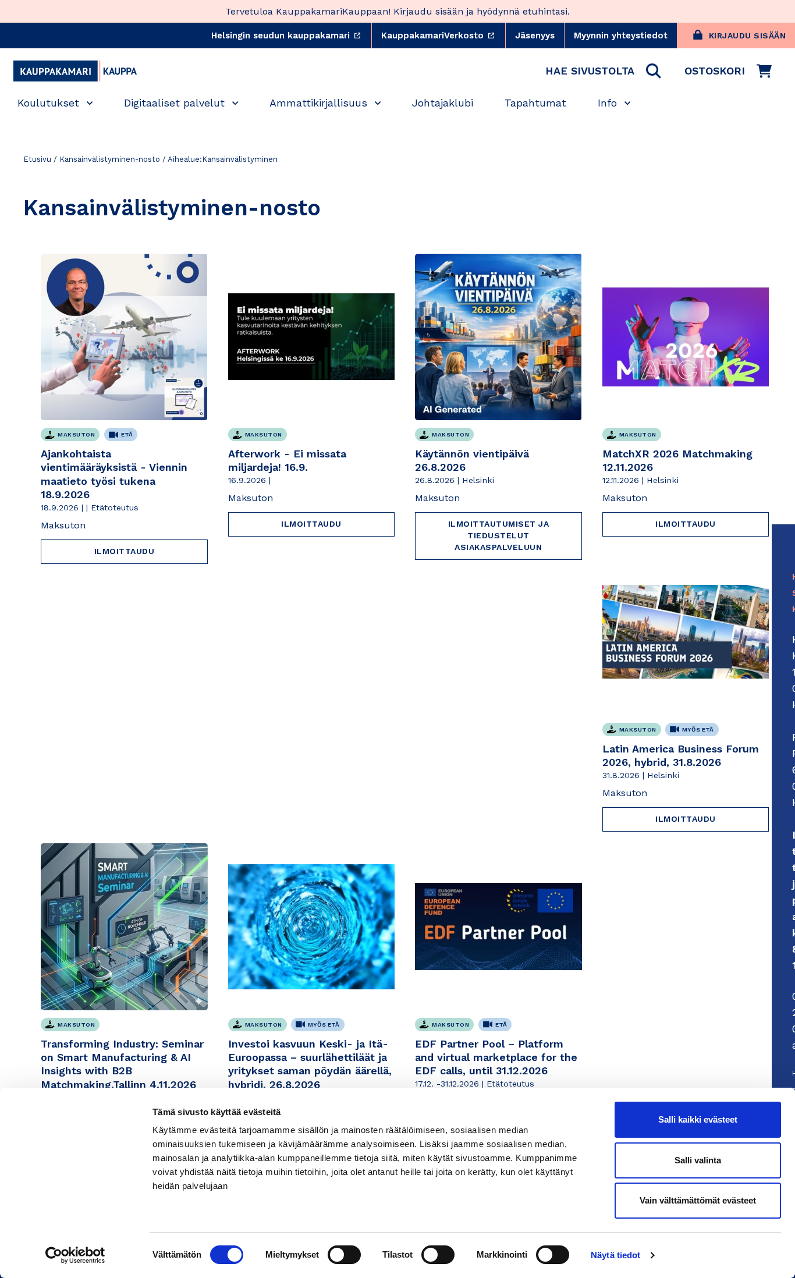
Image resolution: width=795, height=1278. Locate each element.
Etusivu (37, 159)
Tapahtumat (535, 103)
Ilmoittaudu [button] (124, 551)
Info (607, 103)
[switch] (344, 1254)
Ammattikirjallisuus (318, 103)
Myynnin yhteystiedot (621, 35)
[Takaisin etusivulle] (75, 71)
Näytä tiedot (615, 1255)
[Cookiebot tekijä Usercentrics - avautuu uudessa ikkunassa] (75, 1255)
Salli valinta (698, 1160)
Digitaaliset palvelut (174, 103)
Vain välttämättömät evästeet (698, 1200)
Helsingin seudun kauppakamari (291, 35)
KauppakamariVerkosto (443, 35)
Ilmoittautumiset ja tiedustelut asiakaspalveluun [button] (498, 535)
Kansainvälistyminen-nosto (109, 159)
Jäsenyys (535, 35)
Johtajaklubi (442, 103)
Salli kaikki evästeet (697, 1119)
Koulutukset (48, 103)
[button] (603, 71)
